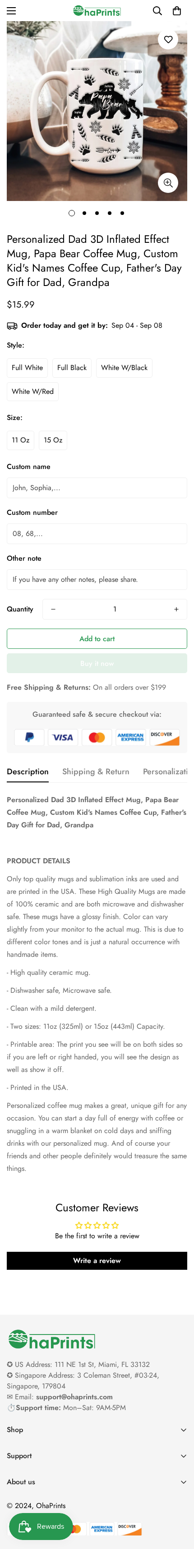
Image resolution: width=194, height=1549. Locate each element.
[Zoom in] (168, 183)
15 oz (53, 440)
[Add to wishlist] (168, 39)
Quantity (20, 609)
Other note (24, 558)
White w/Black (124, 367)
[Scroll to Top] (178, 1501)
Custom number (32, 512)
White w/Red (33, 391)
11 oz (20, 440)
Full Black (72, 367)
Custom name (29, 466)
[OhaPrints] (97, 10)
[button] (176, 10)
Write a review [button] (97, 1260)
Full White (27, 367)
